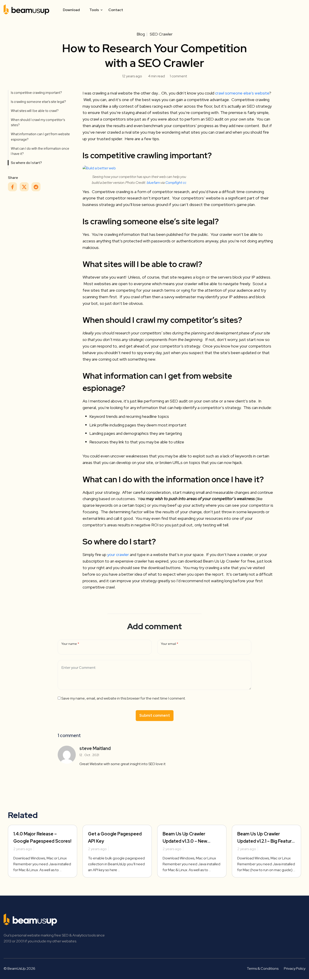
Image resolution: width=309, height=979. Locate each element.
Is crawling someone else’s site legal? (38, 101)
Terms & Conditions (262, 968)
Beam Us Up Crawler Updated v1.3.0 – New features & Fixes (185, 841)
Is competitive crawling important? (36, 92)
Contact (115, 9)
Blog (141, 34)
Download (71, 9)
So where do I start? (26, 163)
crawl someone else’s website (242, 93)
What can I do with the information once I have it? (40, 151)
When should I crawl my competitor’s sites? (38, 122)
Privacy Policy (294, 968)
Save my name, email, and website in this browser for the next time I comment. (123, 698)
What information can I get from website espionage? (40, 136)
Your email (168, 644)
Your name (69, 644)
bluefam (153, 182)
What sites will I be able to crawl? (35, 111)
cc (184, 182)
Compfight (173, 182)
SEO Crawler (161, 34)
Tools (94, 9)
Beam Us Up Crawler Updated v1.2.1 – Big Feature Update (265, 841)
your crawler (118, 554)
